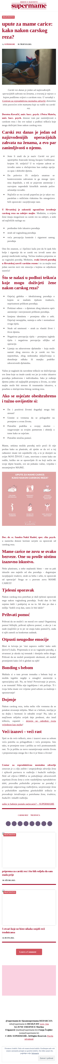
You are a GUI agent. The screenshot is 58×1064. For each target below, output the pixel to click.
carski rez (23, 815)
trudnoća (35, 815)
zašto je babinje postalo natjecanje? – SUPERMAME (28, 804)
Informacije (35, 1053)
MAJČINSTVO (8, 17)
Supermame (9, 44)
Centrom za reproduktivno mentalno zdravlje (24, 101)
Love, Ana (44, 1024)
